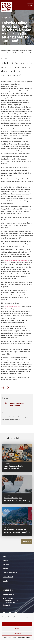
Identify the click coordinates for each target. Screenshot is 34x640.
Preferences (17, 633)
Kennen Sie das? (8, 577)
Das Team (6, 564)
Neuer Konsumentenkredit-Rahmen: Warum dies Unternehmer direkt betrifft (13, 468)
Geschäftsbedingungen (24, 637)
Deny (17, 629)
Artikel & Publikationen (10, 573)
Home (3, 50)
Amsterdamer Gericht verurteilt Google (15, 260)
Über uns (5, 560)
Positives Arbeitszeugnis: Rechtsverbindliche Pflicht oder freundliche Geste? (15, 500)
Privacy (14, 637)
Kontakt (5, 581)
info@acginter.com (25, 417)
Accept (17, 624)
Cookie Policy (7, 637)
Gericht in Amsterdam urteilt (12, 306)
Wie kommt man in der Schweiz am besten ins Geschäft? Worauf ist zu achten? (15, 532)
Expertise (5, 569)
